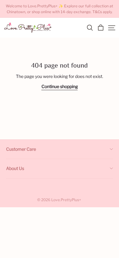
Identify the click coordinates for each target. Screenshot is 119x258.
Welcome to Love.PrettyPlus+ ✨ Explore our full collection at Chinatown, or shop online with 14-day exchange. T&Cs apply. (60, 9)
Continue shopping (59, 86)
